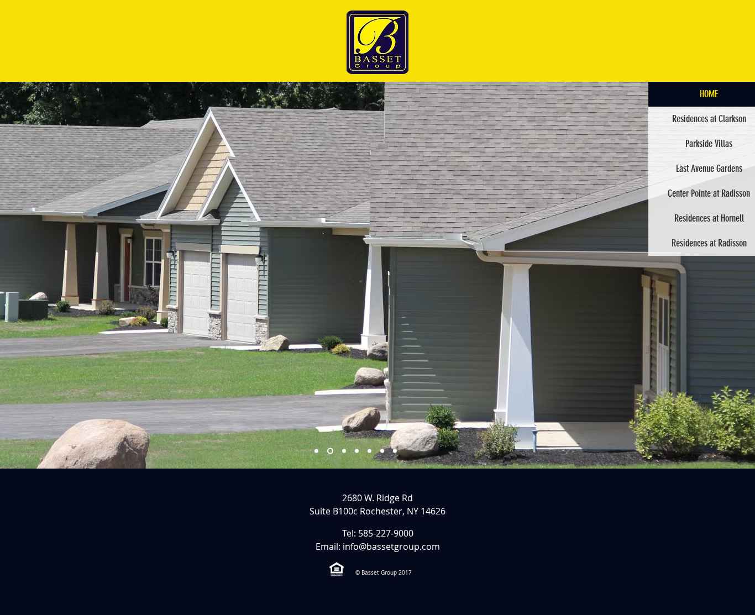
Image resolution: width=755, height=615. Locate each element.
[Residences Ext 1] (344, 451)
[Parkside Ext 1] (330, 451)
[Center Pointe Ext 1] (357, 451)
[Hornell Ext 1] (382, 451)
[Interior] (395, 451)
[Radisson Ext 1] (316, 451)
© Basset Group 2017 (383, 572)
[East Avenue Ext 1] (369, 451)
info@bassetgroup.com (391, 546)
